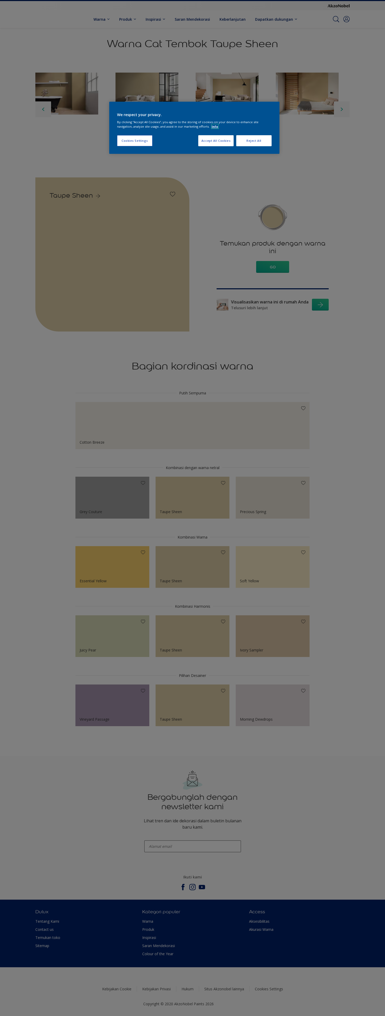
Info (215, 126)
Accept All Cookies (215, 141)
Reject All (253, 141)
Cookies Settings (135, 141)
